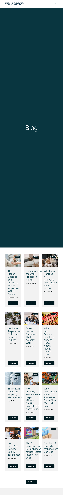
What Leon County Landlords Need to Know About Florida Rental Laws (49, 341)
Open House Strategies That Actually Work (31, 335)
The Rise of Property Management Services (51, 447)
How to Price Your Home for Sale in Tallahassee (14, 449)
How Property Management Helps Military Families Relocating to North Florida (33, 399)
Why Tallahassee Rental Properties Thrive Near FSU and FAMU (50, 397)
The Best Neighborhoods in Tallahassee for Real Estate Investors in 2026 (34, 450)
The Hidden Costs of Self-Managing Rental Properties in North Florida (13, 282)
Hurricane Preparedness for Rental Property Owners (15, 334)
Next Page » (31, 482)
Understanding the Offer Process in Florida (34, 275)
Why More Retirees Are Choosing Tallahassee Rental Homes (50, 279)
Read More (13, 303)
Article (17, 256)
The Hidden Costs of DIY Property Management (15, 393)
